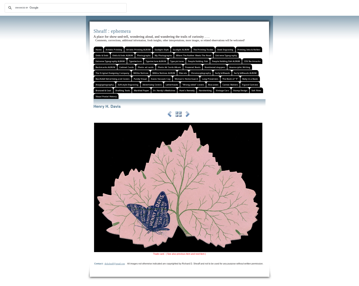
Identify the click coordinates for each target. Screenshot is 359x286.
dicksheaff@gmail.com (115, 263)
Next (187, 114)
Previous (169, 114)
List (178, 114)
